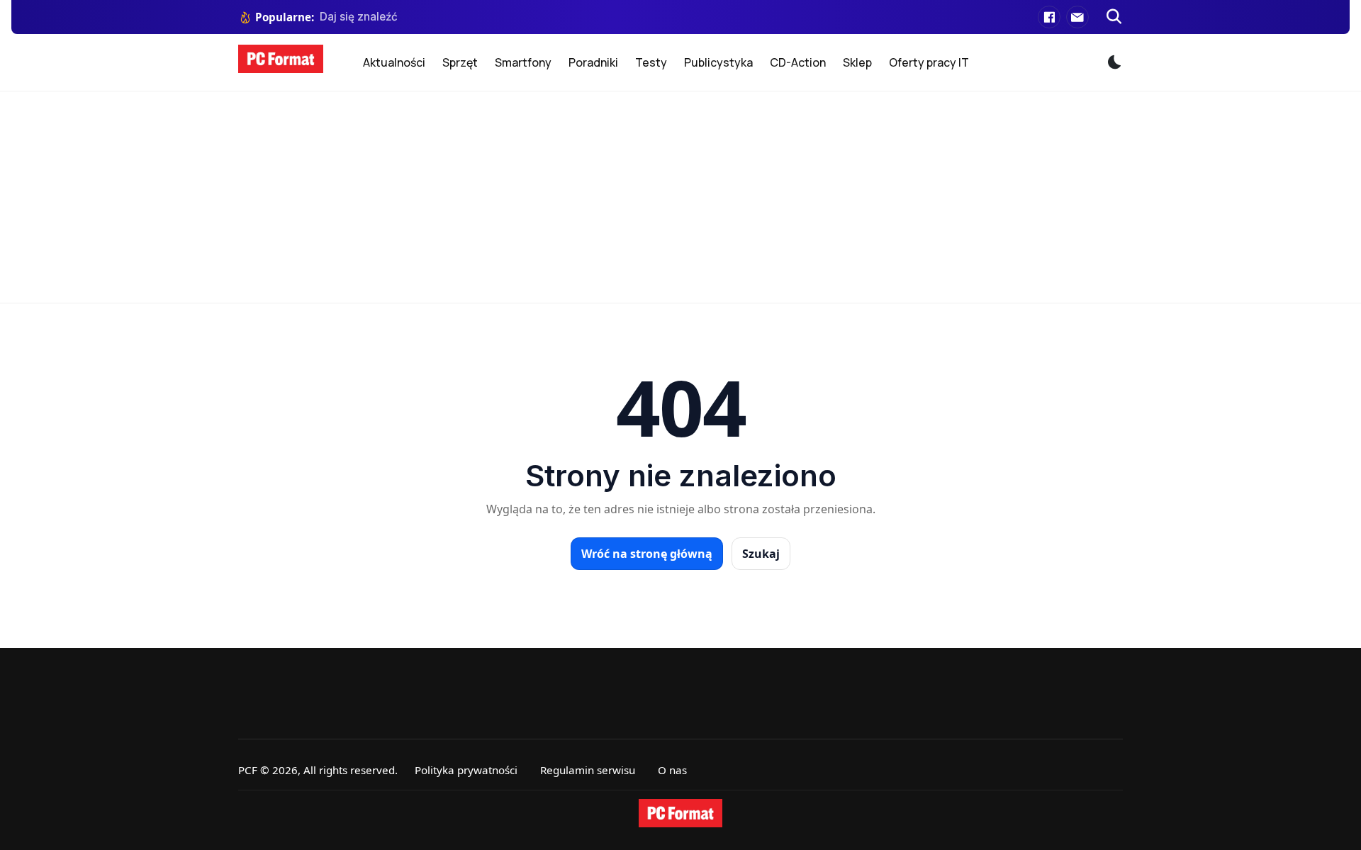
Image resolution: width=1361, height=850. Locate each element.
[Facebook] (1049, 17)
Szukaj (761, 553)
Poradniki (593, 62)
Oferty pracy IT (929, 62)
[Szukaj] (1114, 17)
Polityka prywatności (466, 770)
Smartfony (523, 62)
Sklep (857, 62)
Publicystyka (718, 62)
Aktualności (394, 62)
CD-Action (798, 62)
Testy (651, 62)
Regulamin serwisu (587, 770)
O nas (672, 770)
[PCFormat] (680, 813)
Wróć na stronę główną (646, 553)
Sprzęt (460, 62)
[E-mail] (1077, 17)
